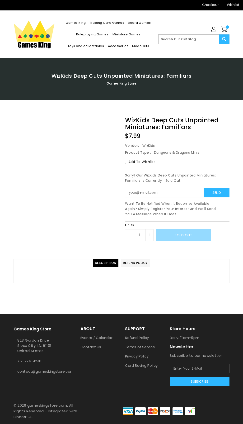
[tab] (105, 263)
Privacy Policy (137, 356)
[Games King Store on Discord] (24, 4)
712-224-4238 (29, 360)
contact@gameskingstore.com (38, 371)
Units (129, 225)
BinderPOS (23, 416)
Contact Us (90, 346)
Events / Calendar (96, 337)
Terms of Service (140, 346)
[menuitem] (75, 23)
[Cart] (224, 29)
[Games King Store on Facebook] (7, 4)
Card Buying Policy (141, 365)
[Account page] (214, 29)
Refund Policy (137, 337)
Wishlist (233, 4)
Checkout (210, 4)
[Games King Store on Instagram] (15, 4)
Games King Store (122, 83)
